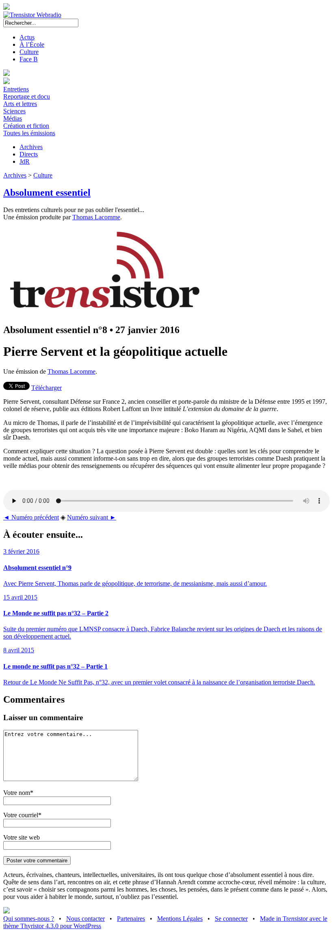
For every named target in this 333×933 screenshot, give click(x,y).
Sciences (14, 111)
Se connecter (231, 918)
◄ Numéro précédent (31, 517)
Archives (31, 146)
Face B (28, 59)
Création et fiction (26, 125)
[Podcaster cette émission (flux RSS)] (6, 911)
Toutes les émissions (29, 133)
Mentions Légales (180, 918)
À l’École (31, 44)
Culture (29, 51)
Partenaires (131, 918)
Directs (28, 154)
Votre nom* (18, 792)
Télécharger (46, 387)
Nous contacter (85, 918)
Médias (12, 118)
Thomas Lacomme (96, 217)
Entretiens (16, 89)
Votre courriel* (22, 815)
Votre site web (21, 837)
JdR (24, 161)
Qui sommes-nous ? (28, 918)
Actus (27, 37)
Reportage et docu (26, 96)
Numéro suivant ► (91, 517)
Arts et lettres (20, 103)
